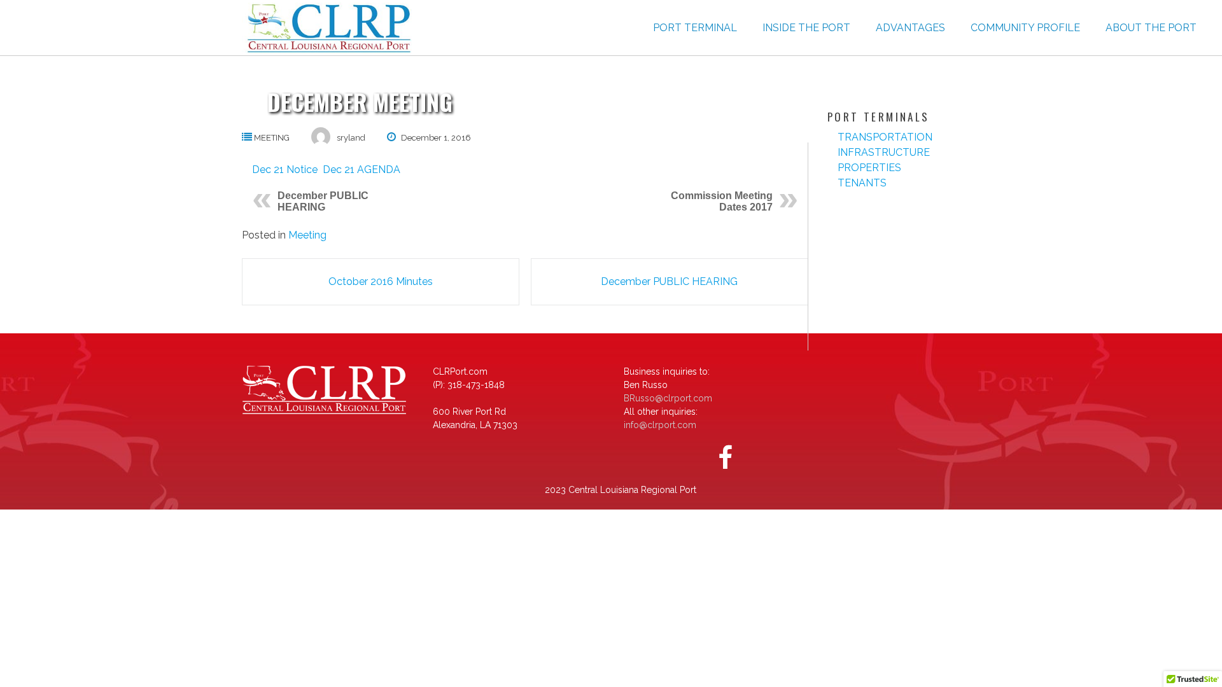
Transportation (885, 137)
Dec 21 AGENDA (361, 169)
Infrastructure (884, 152)
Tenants (862, 183)
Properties (869, 168)
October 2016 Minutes (380, 281)
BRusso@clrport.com (668, 398)
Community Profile (1025, 28)
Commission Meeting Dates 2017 (722, 201)
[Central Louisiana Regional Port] (327, 28)
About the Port (1151, 28)
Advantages (910, 28)
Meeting (272, 137)
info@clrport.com (660, 425)
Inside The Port (806, 28)
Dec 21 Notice (285, 169)
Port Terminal (695, 28)
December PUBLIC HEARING (323, 201)
